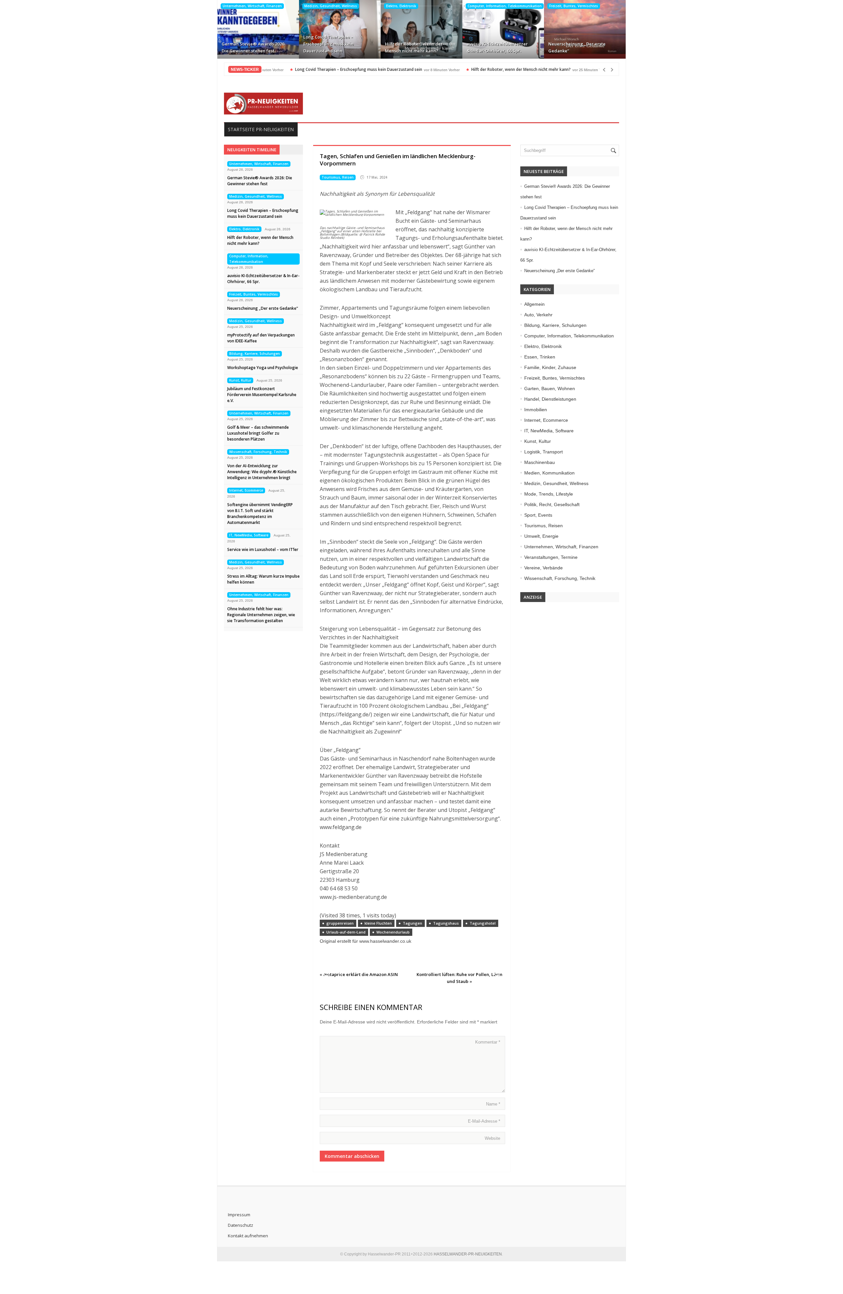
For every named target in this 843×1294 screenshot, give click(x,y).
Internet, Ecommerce (246, 490)
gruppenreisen (340, 923)
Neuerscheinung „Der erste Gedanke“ (577, 47)
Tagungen (412, 923)
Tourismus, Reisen (338, 177)
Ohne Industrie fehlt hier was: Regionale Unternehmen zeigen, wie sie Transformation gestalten (261, 614)
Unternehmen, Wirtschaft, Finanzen (252, 6)
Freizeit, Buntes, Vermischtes (573, 6)
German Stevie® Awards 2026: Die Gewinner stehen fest (253, 47)
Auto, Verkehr (538, 314)
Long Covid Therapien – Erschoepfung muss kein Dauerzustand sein (328, 44)
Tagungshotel (483, 923)
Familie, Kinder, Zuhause (550, 367)
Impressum (239, 1215)
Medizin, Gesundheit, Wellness (330, 6)
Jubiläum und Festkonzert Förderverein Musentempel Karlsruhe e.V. (261, 394)
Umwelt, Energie (541, 536)
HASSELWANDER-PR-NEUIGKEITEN (468, 1254)
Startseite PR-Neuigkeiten (261, 129)
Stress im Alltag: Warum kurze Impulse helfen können (263, 579)
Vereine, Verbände (543, 567)
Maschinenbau (539, 462)
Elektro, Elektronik (401, 6)
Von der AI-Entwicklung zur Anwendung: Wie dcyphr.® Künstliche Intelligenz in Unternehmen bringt (262, 471)
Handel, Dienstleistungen (550, 399)
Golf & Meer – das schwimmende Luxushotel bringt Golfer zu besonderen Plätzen (258, 433)
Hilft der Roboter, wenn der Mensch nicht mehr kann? (414, 47)
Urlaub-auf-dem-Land (346, 932)
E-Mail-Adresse (484, 1121)
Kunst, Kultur (240, 380)
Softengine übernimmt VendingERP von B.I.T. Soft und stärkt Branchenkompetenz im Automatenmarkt (260, 513)
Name (493, 1104)
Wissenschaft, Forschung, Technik (258, 451)
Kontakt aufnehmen (248, 1236)
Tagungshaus (446, 923)
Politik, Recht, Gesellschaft (552, 504)
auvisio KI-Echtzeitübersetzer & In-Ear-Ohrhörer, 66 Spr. (497, 47)
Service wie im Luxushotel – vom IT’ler (262, 549)
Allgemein (534, 304)
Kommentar (487, 1042)
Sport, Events (538, 515)
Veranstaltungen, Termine (551, 557)
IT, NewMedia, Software (248, 535)
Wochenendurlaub (393, 932)
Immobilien (535, 409)
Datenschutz (240, 1225)
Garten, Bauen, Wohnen (549, 388)
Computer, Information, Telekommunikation (505, 6)
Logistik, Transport (543, 451)
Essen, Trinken (539, 356)
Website (492, 1138)
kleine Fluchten (378, 923)
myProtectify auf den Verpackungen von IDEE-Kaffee (261, 338)
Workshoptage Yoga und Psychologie (262, 367)
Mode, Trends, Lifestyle (548, 494)
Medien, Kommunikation (549, 472)
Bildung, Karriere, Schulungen (254, 353)
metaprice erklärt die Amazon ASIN (360, 974)
